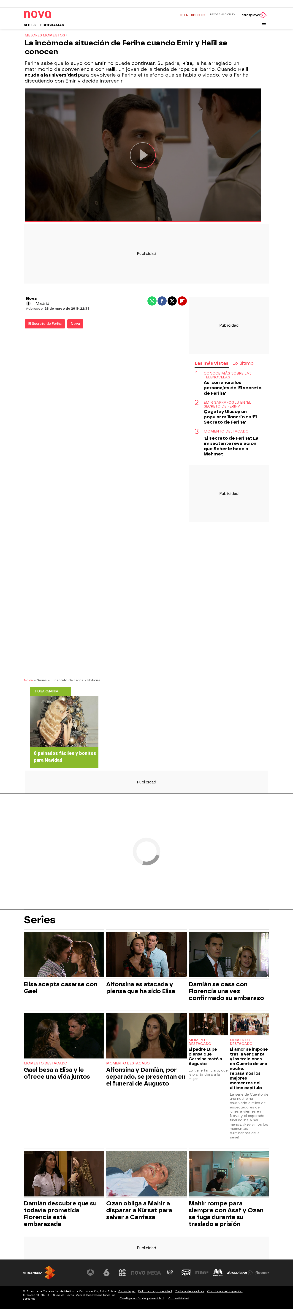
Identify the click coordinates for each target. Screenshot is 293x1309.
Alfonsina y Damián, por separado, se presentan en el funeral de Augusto (145, 1076)
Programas (52, 25)
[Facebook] (28, 303)
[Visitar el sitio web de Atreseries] (170, 1272)
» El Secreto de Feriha (65, 680)
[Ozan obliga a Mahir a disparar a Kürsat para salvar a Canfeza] (146, 1174)
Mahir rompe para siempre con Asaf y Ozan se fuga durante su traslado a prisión (226, 1213)
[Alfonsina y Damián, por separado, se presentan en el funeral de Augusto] (146, 1036)
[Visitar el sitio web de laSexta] (106, 1272)
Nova (75, 324)
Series (30, 25)
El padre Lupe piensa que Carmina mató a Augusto (205, 1056)
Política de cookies (189, 1291)
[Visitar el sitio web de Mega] (154, 1272)
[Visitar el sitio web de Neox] (122, 1272)
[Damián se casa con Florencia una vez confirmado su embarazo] (229, 955)
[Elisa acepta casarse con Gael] (64, 955)
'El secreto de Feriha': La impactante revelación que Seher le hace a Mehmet (231, 446)
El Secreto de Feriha (45, 324)
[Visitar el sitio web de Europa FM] (202, 1272)
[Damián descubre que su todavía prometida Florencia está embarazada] (64, 1174)
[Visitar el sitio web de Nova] (138, 1272)
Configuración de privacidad (141, 1298)
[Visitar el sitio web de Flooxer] (262, 1272)
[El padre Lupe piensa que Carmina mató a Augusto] (208, 1024)
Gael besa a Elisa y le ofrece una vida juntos (57, 1073)
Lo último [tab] (243, 363)
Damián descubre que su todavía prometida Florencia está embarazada (60, 1213)
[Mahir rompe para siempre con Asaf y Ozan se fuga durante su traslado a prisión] (229, 1174)
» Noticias (92, 680)
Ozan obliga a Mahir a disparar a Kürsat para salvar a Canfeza (139, 1210)
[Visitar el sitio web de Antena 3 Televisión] (90, 1272)
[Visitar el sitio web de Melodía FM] (218, 1272)
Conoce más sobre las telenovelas (228, 375)
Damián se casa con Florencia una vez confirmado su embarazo (226, 991)
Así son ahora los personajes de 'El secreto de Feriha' (232, 388)
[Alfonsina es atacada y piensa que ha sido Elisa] (146, 955)
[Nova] (52, 14)
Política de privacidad (155, 1291)
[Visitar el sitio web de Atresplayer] (240, 1272)
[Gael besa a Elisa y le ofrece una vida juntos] (64, 1036)
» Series (40, 680)
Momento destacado (45, 1063)
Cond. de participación (224, 1291)
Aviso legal (126, 1291)
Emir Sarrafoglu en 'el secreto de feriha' (227, 404)
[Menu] (263, 24)
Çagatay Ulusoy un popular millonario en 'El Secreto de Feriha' (230, 417)
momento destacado (226, 431)
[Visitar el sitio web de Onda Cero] (186, 1272)
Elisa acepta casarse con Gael (60, 988)
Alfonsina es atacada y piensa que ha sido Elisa (140, 988)
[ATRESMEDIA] (39, 1272)
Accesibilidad (178, 1298)
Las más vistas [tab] (211, 363)
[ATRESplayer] (254, 15)
